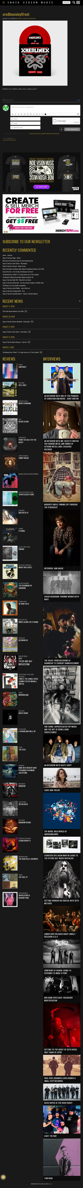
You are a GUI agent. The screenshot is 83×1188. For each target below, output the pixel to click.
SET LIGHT (66, 2)
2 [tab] (7, 232)
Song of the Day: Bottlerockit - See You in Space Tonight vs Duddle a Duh (23, 283)
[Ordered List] (24, 114)
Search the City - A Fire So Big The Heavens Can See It (18, 272)
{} (39, 114)
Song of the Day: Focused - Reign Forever (14, 266)
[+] (42, 114)
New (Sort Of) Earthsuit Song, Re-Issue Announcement (18, 261)
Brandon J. (19, 18)
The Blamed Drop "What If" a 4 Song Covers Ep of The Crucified (21, 274)
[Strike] (21, 114)
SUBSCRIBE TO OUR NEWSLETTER (26, 241)
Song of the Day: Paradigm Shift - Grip (14, 291)
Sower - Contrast (7, 255)
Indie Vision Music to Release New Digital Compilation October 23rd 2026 (23, 269)
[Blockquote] (30, 114)
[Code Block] (33, 114)
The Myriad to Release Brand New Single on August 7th (18, 277)
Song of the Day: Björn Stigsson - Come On (15, 342)
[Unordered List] (27, 114)
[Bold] (12, 114)
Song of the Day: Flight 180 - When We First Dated (17, 280)
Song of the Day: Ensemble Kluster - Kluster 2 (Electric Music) (20, 294)
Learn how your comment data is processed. (44, 133)
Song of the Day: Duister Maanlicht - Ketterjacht (16, 321)
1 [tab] (4, 232)
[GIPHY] (45, 114)
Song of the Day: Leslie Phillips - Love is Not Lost (16, 288)
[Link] (36, 114)
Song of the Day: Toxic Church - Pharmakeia (15, 263)
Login (78, 100)
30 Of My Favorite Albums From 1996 (13, 311)
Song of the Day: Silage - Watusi (12, 258)
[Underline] (18, 114)
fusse (50, 1184)
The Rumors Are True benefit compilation (14, 285)
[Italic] (15, 114)
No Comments (31, 18)
